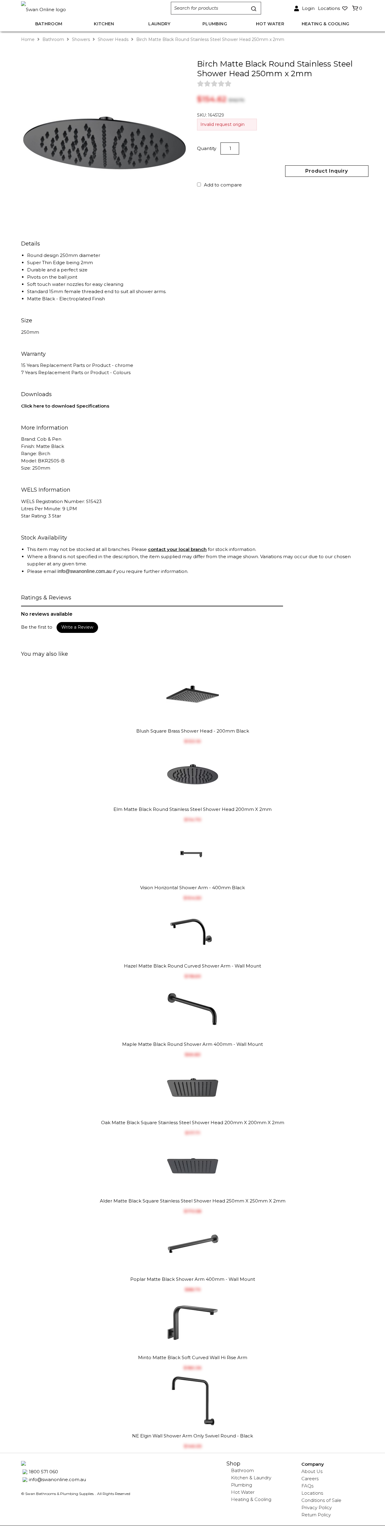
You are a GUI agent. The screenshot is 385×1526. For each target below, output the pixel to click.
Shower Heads (113, 39)
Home (28, 39)
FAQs (307, 1486)
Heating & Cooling (251, 1499)
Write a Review (77, 627)
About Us (311, 1471)
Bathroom (53, 39)
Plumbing (241, 1485)
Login (308, 8)
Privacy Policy (316, 1507)
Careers (310, 1478)
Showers (81, 39)
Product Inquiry (326, 171)
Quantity (207, 148)
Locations (312, 1493)
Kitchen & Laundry (251, 1478)
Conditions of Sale (321, 1500)
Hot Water (242, 1492)
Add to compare (223, 185)
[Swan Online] (89, 8)
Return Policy (316, 1515)
